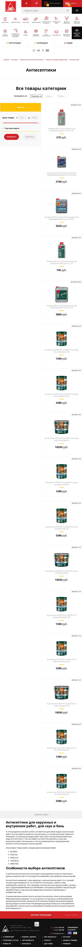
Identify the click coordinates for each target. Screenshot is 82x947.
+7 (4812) (58, 927)
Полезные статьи (10, 940)
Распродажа (42, 43)
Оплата (47, 940)
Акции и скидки (70, 940)
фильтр (20, 107)
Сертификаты (28, 940)
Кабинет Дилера (29, 937)
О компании (8, 937)
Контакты (26, 944)
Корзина (73, 4)
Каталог (66, 937)
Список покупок (54, 4)
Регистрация (26, 3)
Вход (36, 3)
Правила (67, 944)
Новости (7, 944)
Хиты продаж (15, 43)
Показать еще (41, 814)
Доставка (48, 944)
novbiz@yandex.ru (58, 933)
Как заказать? (50, 937)
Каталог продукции (41, 915)
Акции (69, 43)
